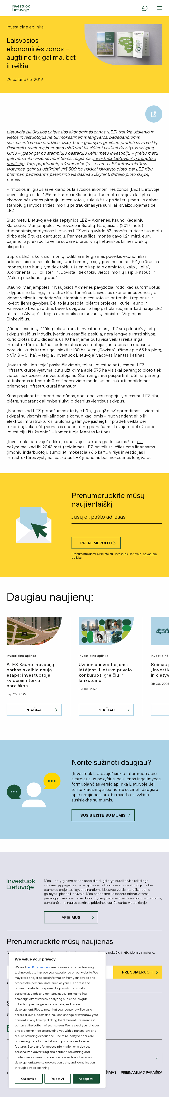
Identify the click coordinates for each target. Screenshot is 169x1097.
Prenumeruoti (96, 543)
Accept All (86, 1078)
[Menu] (145, 8)
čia (140, 441)
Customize (29, 1078)
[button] (159, 8)
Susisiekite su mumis (103, 815)
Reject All (57, 1078)
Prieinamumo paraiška (141, 1072)
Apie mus (71, 917)
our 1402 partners (38, 967)
